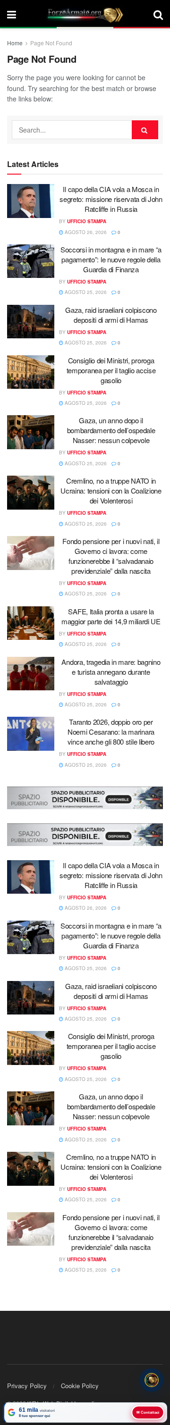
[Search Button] (158, 14)
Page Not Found (51, 43)
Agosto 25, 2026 (85, 292)
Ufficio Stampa (86, 221)
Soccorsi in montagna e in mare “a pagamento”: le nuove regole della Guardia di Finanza (111, 259)
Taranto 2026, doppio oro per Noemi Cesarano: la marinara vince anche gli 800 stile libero (111, 731)
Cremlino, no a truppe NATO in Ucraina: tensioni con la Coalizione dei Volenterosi (111, 490)
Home (15, 43)
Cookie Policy (80, 1385)
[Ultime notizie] (151, 1379)
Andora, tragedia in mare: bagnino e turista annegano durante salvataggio (110, 672)
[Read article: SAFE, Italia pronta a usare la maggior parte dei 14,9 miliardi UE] (30, 623)
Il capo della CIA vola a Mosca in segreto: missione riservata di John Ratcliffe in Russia (111, 199)
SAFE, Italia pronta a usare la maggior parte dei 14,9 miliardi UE (111, 616)
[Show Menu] (11, 14)
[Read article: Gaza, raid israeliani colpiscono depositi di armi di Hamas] (30, 322)
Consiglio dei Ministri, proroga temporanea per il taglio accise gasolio (111, 370)
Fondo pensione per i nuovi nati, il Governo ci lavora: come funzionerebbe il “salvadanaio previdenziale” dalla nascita (111, 556)
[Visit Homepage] (85, 14)
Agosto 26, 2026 (85, 232)
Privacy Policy (27, 1385)
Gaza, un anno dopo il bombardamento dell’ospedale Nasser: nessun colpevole (111, 430)
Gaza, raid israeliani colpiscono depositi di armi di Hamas (110, 315)
